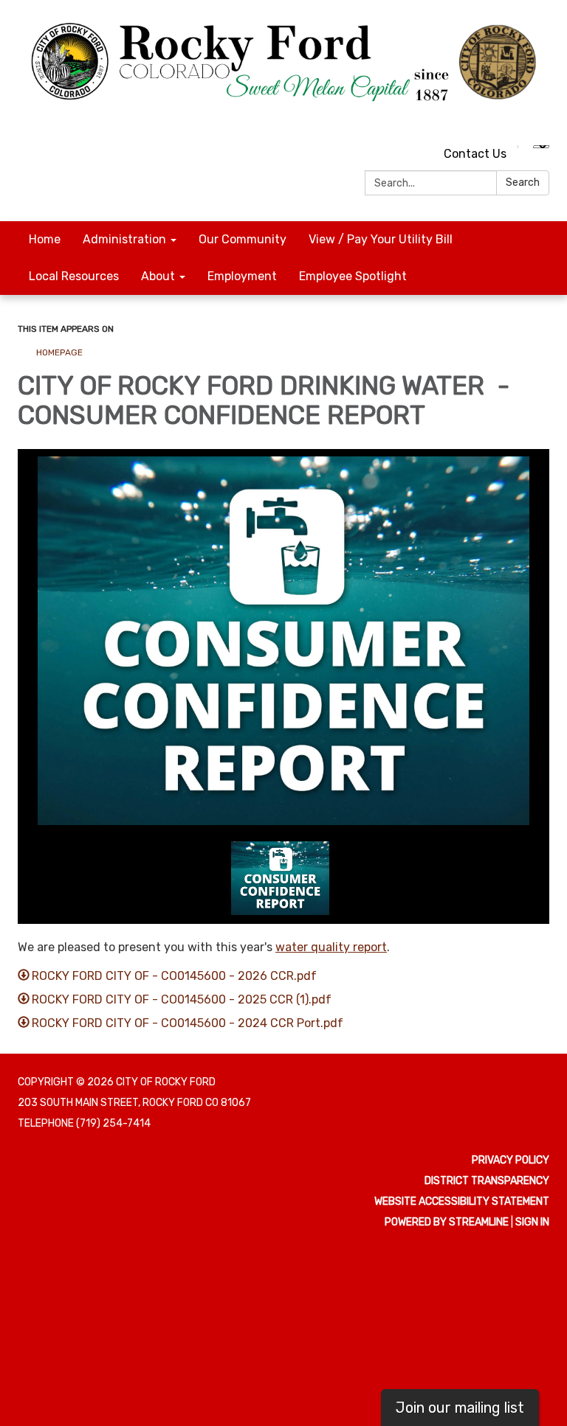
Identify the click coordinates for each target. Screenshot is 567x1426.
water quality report (331, 947)
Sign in (532, 1222)
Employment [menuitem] (242, 276)
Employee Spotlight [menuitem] (353, 276)
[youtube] (513, 121)
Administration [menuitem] (124, 239)
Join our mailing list (460, 1407)
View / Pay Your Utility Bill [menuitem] (381, 239)
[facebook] (540, 121)
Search (523, 182)
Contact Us (475, 154)
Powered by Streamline (447, 1222)
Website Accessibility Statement (461, 1201)
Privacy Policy (510, 1160)
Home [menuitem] (45, 239)
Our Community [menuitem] (242, 239)
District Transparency (487, 1181)
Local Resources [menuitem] (74, 276)
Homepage (59, 352)
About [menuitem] (158, 276)
